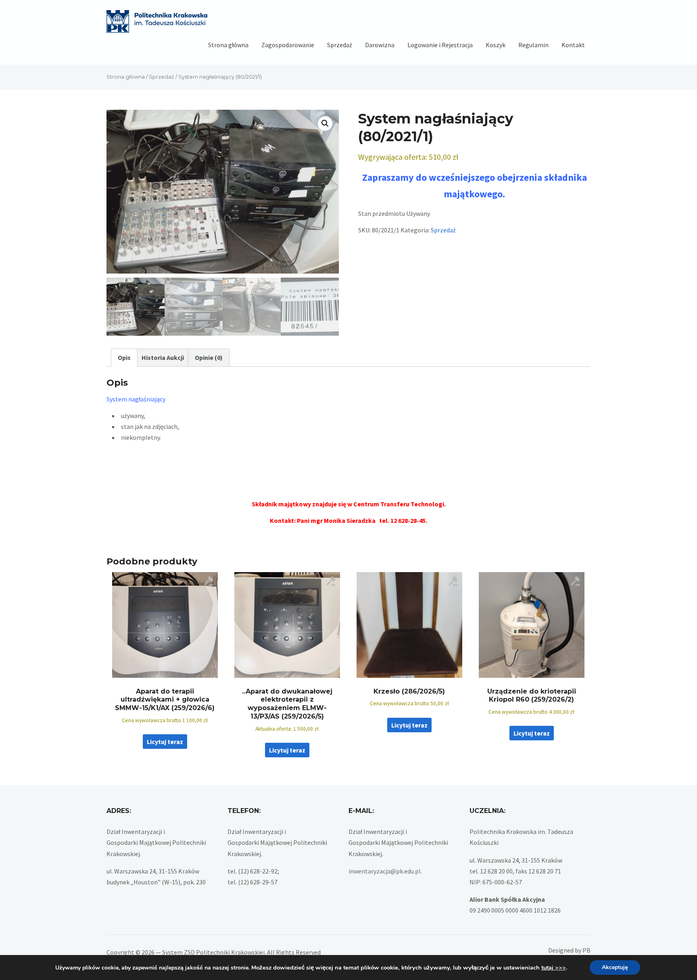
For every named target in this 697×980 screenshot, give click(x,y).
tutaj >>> (553, 967)
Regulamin (533, 45)
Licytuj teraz (165, 742)
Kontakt (573, 45)
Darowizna (379, 45)
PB (586, 950)
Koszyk (495, 45)
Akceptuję (615, 967)
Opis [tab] (124, 357)
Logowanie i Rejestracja (440, 45)
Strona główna (228, 45)
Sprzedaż (339, 45)
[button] (325, 123)
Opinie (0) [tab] (209, 357)
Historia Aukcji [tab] (163, 357)
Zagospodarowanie (287, 45)
